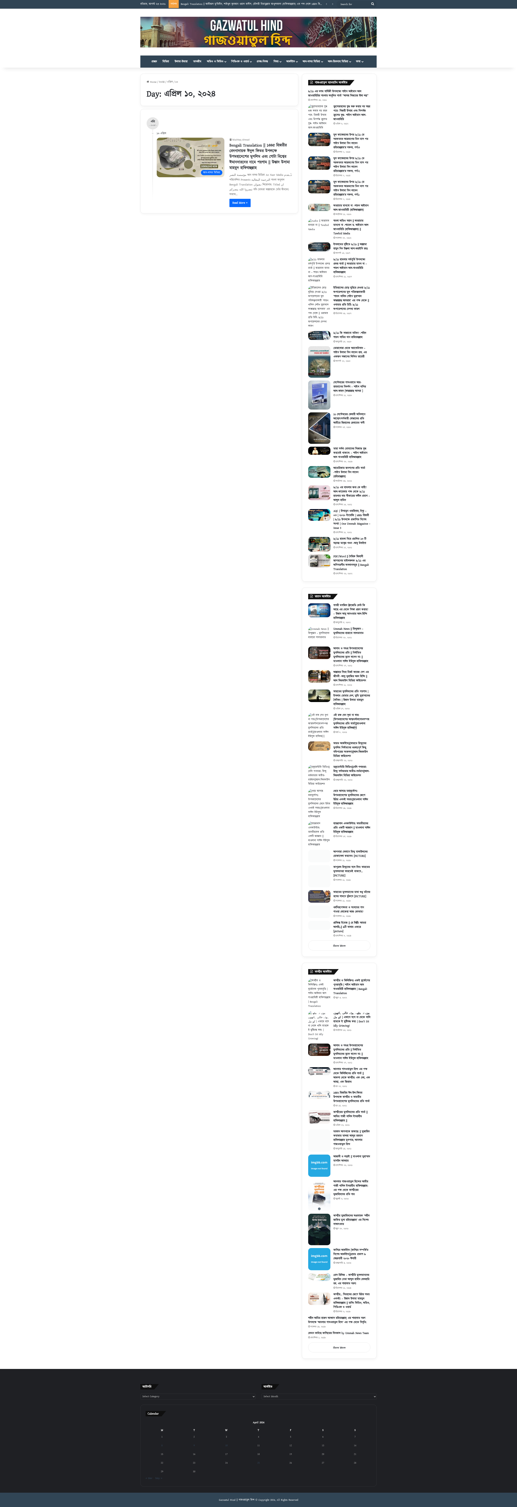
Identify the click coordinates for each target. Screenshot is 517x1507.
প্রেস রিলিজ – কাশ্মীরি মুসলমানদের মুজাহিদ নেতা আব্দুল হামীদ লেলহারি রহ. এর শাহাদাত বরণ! (351, 1284)
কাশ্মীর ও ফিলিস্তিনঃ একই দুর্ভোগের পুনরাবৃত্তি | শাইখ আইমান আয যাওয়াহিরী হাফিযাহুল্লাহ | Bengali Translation (351, 992)
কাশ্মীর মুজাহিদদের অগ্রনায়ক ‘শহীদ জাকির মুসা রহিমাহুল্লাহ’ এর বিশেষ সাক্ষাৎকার (351, 1225)
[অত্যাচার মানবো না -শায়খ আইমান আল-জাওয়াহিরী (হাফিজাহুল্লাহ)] (319, 207)
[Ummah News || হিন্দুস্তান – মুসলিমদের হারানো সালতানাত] (319, 635)
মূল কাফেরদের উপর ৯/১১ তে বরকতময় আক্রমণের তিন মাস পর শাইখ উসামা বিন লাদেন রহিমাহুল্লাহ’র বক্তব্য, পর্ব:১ (350, 188)
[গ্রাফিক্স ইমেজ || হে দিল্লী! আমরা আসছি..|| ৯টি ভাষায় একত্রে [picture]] (319, 933)
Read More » (240, 203)
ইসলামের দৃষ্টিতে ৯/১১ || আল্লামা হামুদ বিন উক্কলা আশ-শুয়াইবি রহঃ (350, 246)
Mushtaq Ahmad (240, 139)
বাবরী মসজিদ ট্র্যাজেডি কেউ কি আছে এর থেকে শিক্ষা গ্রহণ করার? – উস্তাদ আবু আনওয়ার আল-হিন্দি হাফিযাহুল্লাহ (350, 611)
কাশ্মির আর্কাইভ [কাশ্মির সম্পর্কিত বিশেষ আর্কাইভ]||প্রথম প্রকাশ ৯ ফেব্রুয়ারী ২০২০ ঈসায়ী (350, 1259)
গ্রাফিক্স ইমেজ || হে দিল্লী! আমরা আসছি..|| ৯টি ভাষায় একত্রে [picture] (349, 931)
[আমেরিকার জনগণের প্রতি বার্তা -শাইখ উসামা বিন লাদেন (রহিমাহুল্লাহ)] (319, 472)
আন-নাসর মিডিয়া (311, 62)
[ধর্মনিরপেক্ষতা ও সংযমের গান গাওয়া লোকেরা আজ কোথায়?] (319, 916)
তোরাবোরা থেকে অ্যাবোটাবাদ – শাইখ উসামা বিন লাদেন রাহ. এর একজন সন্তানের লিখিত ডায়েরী (350, 352)
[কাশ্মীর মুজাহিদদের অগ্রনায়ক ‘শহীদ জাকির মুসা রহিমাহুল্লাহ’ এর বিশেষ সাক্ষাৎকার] (319, 1234)
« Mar (149, 1483)
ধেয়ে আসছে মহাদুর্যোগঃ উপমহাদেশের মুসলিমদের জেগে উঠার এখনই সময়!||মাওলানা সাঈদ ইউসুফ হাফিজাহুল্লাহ (350, 797)
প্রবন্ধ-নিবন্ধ (262, 62)
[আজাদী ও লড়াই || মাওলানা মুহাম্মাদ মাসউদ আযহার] (319, 1171)
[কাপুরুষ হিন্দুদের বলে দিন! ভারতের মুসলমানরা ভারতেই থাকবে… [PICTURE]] (319, 881)
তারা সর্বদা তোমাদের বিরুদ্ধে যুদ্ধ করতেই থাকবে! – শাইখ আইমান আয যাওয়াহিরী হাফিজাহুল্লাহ (350, 453)
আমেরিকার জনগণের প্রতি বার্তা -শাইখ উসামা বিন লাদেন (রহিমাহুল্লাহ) (349, 472)
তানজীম (197, 62)
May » (158, 1483)
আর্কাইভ (290, 62)
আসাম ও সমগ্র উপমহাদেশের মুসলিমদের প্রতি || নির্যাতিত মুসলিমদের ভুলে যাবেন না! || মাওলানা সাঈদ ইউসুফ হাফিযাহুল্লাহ (350, 655)
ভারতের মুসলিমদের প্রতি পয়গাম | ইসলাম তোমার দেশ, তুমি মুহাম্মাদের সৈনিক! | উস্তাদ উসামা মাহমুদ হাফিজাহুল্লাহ (351, 698)
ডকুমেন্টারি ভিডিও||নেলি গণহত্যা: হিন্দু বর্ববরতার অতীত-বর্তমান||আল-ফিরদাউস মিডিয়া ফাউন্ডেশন (351, 771)
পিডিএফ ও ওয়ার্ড (240, 62)
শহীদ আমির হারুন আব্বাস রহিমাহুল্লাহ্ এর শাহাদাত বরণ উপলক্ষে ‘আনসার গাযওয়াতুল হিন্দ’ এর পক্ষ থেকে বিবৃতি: (337, 1325)
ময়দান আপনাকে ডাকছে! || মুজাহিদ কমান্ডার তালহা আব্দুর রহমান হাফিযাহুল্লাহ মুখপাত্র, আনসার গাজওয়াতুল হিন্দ (351, 1143)
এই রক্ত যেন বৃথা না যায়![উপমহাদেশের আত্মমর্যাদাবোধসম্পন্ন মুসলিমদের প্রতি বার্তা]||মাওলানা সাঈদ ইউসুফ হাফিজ (351, 721)
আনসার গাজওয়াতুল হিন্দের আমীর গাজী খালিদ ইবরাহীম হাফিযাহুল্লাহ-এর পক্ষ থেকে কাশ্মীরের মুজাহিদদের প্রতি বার (350, 1193)
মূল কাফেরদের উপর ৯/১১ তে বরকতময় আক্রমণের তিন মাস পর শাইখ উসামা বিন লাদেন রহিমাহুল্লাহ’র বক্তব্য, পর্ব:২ (350, 164)
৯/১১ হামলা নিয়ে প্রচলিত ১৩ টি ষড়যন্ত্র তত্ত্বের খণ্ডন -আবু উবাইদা (349, 541)
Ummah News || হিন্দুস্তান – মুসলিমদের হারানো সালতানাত (348, 631)
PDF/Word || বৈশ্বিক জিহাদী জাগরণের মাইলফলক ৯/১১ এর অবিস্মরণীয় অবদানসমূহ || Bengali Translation (351, 562)
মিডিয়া (166, 62)
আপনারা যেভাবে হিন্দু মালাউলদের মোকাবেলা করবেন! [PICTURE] (350, 854)
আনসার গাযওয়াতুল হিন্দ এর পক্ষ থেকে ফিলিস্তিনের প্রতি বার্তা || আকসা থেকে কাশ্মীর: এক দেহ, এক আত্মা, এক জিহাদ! (351, 1080)
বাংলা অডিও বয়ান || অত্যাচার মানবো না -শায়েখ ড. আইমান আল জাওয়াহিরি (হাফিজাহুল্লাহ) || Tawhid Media (350, 227)
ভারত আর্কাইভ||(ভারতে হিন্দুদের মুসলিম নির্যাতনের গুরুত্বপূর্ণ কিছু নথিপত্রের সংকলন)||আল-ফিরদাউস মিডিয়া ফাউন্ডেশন (350, 749)
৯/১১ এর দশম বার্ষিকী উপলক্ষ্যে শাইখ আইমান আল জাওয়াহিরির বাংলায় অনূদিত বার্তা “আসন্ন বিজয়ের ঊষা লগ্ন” (338, 93)
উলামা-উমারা (181, 62)
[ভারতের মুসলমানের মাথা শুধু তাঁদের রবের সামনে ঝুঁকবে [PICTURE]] (319, 901)
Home (153, 82)
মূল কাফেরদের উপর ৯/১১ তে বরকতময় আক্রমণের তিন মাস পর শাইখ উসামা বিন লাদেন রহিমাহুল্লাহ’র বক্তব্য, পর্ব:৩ (350, 141)
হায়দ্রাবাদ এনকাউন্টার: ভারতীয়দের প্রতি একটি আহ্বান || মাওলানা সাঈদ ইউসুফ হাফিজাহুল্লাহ (351, 828)
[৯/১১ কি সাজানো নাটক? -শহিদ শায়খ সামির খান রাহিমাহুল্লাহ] (319, 335)
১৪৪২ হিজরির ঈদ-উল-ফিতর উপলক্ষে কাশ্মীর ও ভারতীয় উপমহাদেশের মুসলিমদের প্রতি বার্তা (351, 1102)
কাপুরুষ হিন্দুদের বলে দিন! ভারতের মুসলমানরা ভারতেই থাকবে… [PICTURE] (351, 876)
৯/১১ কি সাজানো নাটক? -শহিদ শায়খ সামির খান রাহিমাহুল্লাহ (349, 335)
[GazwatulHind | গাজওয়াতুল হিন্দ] (258, 32)
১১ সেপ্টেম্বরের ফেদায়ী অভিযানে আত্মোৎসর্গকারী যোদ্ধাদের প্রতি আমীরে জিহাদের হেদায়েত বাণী (349, 418)
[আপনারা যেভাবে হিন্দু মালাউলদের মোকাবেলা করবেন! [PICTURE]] (319, 858)
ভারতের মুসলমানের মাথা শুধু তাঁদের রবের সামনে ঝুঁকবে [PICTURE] (351, 899)
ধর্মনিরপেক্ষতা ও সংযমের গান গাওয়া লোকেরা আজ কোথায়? (348, 914)
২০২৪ (162, 82)
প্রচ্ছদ (154, 62)
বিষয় (276, 62)
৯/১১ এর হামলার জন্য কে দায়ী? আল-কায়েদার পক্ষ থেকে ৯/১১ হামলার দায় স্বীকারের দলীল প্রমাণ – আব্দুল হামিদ (351, 493)
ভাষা (358, 62)
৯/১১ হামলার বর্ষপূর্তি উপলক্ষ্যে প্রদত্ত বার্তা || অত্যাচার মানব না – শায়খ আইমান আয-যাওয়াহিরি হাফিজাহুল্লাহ (350, 266)
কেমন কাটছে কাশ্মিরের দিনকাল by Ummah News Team (338, 1338)
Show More (339, 951)
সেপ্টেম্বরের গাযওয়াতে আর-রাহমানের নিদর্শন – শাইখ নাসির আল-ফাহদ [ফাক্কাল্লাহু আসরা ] (349, 386)
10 (226, 1450)
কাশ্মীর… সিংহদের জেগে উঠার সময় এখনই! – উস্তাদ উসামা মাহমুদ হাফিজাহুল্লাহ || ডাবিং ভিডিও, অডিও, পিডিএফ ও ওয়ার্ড (351, 1305)
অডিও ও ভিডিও (215, 62)
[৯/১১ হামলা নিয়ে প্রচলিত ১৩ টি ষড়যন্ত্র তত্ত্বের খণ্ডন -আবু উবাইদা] (319, 544)
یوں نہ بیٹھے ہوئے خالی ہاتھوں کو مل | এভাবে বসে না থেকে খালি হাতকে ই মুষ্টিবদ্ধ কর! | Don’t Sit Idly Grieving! (351, 1024)
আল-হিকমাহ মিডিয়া (338, 62)
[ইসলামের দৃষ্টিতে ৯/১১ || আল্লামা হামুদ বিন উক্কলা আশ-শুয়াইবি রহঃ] (319, 246)
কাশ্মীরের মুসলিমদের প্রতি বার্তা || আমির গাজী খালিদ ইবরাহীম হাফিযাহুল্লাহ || (350, 1121)
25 (258, 1468)
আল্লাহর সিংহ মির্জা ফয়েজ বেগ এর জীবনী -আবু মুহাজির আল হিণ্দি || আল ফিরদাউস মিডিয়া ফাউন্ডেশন (351, 676)
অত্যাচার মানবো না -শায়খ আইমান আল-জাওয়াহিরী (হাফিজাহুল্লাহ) (351, 208)
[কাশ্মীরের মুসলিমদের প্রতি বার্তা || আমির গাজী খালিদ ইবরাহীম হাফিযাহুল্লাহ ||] (319, 1122)
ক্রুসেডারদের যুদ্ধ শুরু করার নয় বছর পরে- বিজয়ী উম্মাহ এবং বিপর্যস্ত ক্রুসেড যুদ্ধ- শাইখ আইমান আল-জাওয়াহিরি (351, 113)
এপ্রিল (170, 82)
